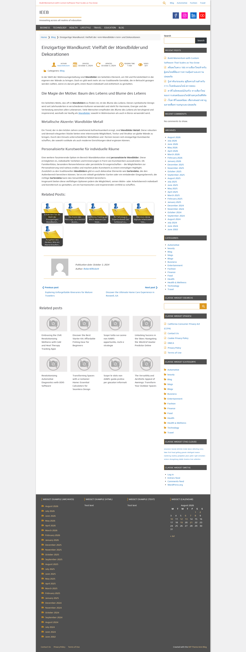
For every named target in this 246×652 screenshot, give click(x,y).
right (196, 456)
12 (181, 519)
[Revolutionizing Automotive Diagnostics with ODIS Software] (53, 364)
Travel (202, 3)
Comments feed (176, 481)
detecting (195, 449)
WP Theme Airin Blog (197, 647)
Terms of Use (175, 352)
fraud (173, 452)
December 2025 (176, 164)
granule (184, 452)
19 (181, 522)
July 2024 (172, 222)
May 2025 (173, 188)
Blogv (170, 258)
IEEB (44, 12)
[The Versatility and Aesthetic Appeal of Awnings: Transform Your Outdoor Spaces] (146, 364)
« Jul (172, 536)
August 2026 (174, 137)
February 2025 (175, 198)
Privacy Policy (174, 347)
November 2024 (176, 209)
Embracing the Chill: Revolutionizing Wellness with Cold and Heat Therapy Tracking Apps (52, 342)
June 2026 (173, 144)
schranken (201, 456)
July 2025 (172, 181)
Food (170, 275)
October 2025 (174, 171)
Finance (172, 272)
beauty (171, 248)
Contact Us (173, 333)
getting (178, 452)
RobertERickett (64, 66)
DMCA (171, 343)
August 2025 (174, 178)
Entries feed (174, 478)
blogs (170, 255)
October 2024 (174, 212)
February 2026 (175, 157)
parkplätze (181, 456)
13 (186, 519)
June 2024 (173, 226)
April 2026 (173, 151)
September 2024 (176, 215)
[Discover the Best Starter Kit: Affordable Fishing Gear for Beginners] (84, 323)
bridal (185, 449)
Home (44, 37)
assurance (167, 449)
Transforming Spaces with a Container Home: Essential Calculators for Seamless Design (83, 382)
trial (191, 459)
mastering (167, 456)
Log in (171, 474)
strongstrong (174, 459)
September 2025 (176, 174)
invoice (197, 452)
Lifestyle (85, 27)
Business (45, 27)
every (201, 449)
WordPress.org (175, 484)
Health (73, 27)
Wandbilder (84, 113)
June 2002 (173, 229)
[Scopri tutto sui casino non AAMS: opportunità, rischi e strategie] (115, 323)
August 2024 (174, 219)
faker (166, 452)
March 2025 (174, 195)
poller (192, 456)
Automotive (182, 3)
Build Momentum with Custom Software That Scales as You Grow (68, 3)
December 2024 (176, 205)
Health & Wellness (177, 282)
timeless (187, 459)
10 (171, 519)
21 (191, 522)
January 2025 (174, 202)
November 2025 (176, 168)
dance (190, 449)
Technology (59, 27)
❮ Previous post (50, 287)
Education (110, 27)
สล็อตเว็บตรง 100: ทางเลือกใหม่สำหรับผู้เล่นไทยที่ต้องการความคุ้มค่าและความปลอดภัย (185, 72)
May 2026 (173, 147)
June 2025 (173, 185)
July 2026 (172, 140)
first (169, 452)
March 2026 (174, 154)
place (187, 456)
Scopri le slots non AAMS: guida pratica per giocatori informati (115, 379)
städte (181, 459)
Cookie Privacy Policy (178, 338)
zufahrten (197, 459)
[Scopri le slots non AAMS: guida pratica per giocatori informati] (115, 364)
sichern (166, 459)
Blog (172, 3)
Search (167, 35)
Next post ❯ (151, 287)
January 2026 (174, 161)
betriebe (180, 449)
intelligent (190, 452)
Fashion (193, 3)
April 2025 (173, 192)
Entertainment (175, 265)
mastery (174, 456)
